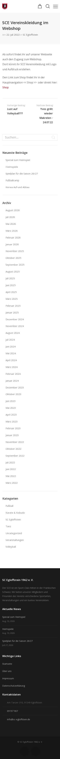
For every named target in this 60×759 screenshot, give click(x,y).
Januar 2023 (12, 435)
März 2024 (12, 367)
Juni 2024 (11, 346)
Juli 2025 (10, 278)
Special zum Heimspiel (18, 160)
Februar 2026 (13, 237)
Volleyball (11, 546)
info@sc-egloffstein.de (18, 719)
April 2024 (11, 360)
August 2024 (13, 332)
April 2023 (11, 414)
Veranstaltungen (15, 540)
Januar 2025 (12, 312)
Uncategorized (14, 533)
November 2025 (15, 251)
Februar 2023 (13, 428)
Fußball (9, 505)
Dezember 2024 (15, 319)
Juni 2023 (11, 401)
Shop (5, 87)
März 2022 (12, 482)
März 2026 (12, 230)
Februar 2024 (13, 373)
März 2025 (12, 298)
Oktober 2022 (13, 448)
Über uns (7, 671)
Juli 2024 (10, 339)
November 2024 (15, 326)
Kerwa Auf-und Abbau (17, 187)
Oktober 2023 (13, 394)
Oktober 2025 (13, 257)
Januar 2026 (12, 244)
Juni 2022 (11, 469)
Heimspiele (12, 166)
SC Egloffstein (30, 34)
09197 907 (12, 710)
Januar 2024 (12, 380)
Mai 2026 (11, 223)
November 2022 (15, 442)
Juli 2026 (10, 217)
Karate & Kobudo (15, 512)
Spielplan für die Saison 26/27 (22, 173)
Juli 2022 (10, 462)
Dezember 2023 (15, 387)
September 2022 (15, 455)
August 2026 (13, 210)
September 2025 (15, 264)
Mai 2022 (11, 476)
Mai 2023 (11, 407)
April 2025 (11, 292)
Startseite (7, 663)
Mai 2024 (11, 353)
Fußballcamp (12, 180)
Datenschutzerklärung (13, 685)
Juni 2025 (11, 285)
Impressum (8, 678)
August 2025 (13, 271)
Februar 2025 (13, 305)
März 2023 (12, 421)
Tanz (8, 526)
